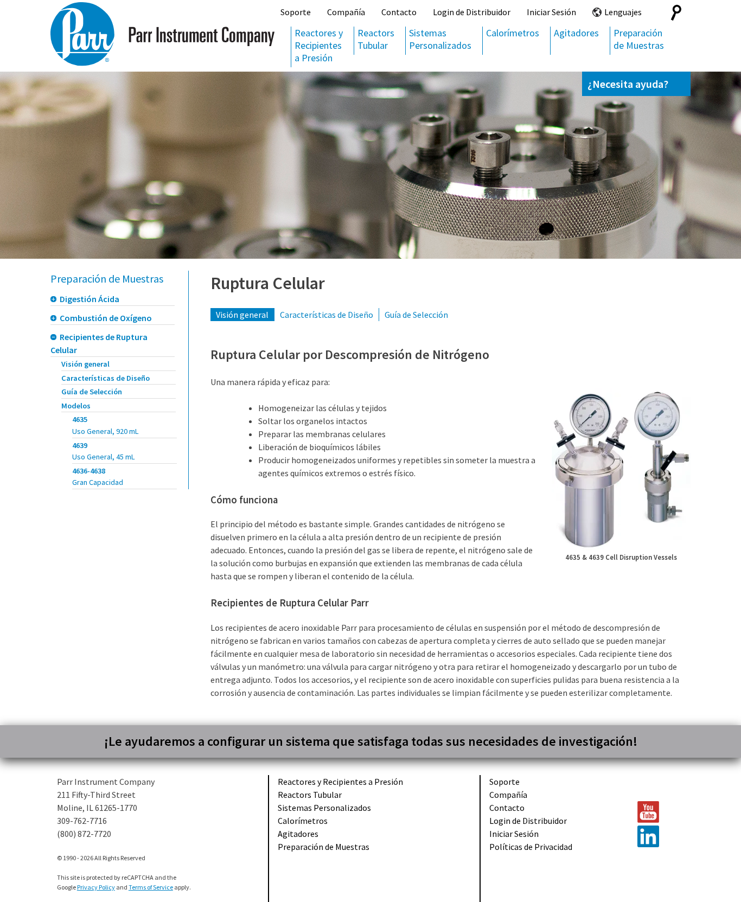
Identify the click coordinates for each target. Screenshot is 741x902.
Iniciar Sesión (551, 12)
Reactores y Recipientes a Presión (319, 45)
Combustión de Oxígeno (106, 317)
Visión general (85, 364)
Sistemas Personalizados (440, 39)
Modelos (76, 406)
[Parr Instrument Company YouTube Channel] (658, 812)
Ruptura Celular (267, 283)
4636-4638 (97, 477)
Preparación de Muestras (639, 39)
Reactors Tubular (375, 39)
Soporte (295, 12)
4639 (103, 451)
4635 (105, 425)
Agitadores (576, 33)
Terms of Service (151, 887)
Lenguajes (623, 12)
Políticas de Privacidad (530, 846)
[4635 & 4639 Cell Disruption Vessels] (621, 469)
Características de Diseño (105, 378)
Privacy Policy (96, 887)
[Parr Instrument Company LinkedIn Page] (658, 836)
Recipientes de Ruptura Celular (99, 343)
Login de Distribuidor (471, 12)
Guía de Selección (91, 391)
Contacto (399, 12)
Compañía (346, 12)
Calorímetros (512, 33)
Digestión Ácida (89, 298)
